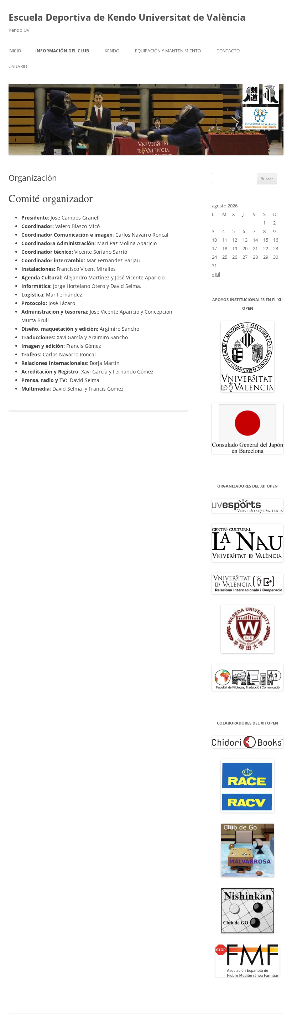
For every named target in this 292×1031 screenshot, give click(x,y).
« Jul (216, 274)
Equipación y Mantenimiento (168, 51)
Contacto (228, 51)
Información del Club (62, 51)
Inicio (15, 51)
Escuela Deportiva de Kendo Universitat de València (127, 17)
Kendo (112, 51)
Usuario (18, 66)
